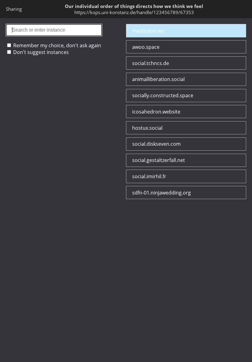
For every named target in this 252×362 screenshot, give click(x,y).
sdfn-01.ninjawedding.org (161, 192)
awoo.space (145, 47)
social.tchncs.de (150, 63)
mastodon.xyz (148, 30)
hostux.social (147, 128)
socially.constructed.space (162, 95)
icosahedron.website (156, 111)
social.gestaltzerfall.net (158, 160)
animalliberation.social (158, 79)
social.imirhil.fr (149, 176)
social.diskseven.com (156, 144)
